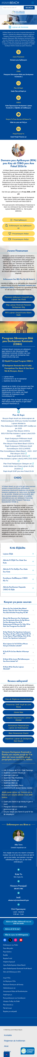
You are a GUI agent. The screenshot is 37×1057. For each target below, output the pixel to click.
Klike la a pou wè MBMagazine (16, 935)
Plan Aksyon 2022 (17, 453)
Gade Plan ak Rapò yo (18, 91)
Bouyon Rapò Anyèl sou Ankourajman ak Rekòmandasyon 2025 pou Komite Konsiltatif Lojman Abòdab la (18, 420)
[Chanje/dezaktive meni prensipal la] (32, 2)
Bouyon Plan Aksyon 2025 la (18, 431)
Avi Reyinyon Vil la (9, 981)
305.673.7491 (18, 889)
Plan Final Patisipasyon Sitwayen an (17, 464)
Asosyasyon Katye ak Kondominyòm (15, 991)
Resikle (5, 955)
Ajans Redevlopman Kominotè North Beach (17, 968)
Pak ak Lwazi (7, 1008)
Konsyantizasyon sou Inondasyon (14, 998)
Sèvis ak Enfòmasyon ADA (12, 972)
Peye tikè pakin (8, 948)
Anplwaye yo (7, 995)
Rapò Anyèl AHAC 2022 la (17, 456)
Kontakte (8, 1035)
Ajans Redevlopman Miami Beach (14, 965)
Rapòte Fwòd (7, 958)
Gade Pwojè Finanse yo (18, 137)
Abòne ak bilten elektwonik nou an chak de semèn (18, 922)
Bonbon (7, 1051)
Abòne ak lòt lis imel (12, 929)
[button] (18, 554)
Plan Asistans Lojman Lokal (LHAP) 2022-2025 (18, 459)
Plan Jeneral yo (8, 1005)
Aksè (6, 1046)
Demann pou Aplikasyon (18, 60)
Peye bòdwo (7, 952)
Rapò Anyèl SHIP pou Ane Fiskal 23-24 (18, 471)
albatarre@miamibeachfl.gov (18, 900)
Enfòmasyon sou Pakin (10, 945)
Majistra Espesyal (9, 962)
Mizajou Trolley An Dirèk (11, 1001)
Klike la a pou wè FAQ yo (18, 122)
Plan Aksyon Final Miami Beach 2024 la (18, 443)
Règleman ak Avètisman (14, 1041)
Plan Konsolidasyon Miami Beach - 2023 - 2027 (18, 451)
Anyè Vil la (6, 978)
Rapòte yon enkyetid (10, 1011)
